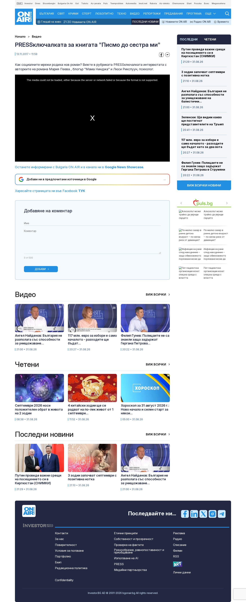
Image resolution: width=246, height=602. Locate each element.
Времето (223, 21)
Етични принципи (126, 533)
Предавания (173, 13)
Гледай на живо (51, 21)
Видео (135, 13)
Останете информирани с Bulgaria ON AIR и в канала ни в (79, 167)
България (46, 13)
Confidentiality (64, 580)
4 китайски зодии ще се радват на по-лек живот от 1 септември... (90, 409)
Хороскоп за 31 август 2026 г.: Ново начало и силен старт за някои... (145, 409)
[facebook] (185, 514)
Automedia (131, 3)
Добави (40, 269)
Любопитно (104, 13)
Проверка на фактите (129, 545)
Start (189, 3)
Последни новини (145, 21)
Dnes (37, 3)
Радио (177, 539)
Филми (177, 550)
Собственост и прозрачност (133, 539)
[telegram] (222, 514)
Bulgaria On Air (65, 3)
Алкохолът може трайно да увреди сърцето (213, 214)
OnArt (177, 564)
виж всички (156, 294)
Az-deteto (164, 3)
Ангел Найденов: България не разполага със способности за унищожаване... (38, 339)
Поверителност (66, 545)
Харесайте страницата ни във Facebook (50, 191)
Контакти (61, 533)
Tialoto (84, 3)
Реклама (179, 533)
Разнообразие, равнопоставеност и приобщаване (139, 551)
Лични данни (182, 572)
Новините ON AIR (79, 22)
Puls (105, 3)
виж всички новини (204, 185)
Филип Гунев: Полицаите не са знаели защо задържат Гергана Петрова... (145, 339)
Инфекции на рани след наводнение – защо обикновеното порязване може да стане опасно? (202, 256)
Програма (194, 13)
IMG (20, 3)
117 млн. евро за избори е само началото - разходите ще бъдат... (92, 339)
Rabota (153, 3)
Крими (73, 13)
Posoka (198, 3)
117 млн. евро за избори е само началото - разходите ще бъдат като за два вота (202, 143)
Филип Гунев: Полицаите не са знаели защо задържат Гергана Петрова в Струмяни (203, 166)
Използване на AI (126, 558)
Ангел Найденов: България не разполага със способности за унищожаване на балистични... (204, 96)
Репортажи (151, 13)
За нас (59, 539)
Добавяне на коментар (48, 210)
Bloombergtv (49, 3)
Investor (28, 3)
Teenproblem (116, 3)
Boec (206, 3)
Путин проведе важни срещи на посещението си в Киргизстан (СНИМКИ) (203, 53)
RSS (176, 556)
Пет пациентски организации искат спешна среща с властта (214, 273)
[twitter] (203, 514)
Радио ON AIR (202, 21)
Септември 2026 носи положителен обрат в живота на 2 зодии (39, 409)
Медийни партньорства (130, 570)
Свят (61, 13)
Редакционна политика (71, 568)
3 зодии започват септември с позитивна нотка (203, 73)
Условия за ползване (69, 550)
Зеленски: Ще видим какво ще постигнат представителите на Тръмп (202, 121)
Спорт (86, 13)
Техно (121, 13)
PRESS (119, 564)
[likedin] (194, 514)
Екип (58, 562)
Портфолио (63, 556)
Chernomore (178, 3)
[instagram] (212, 514)
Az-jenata (96, 3)
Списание (179, 545)
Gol (77, 3)
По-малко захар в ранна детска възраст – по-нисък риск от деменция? (216, 235)
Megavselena (218, 3)
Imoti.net (143, 3)
